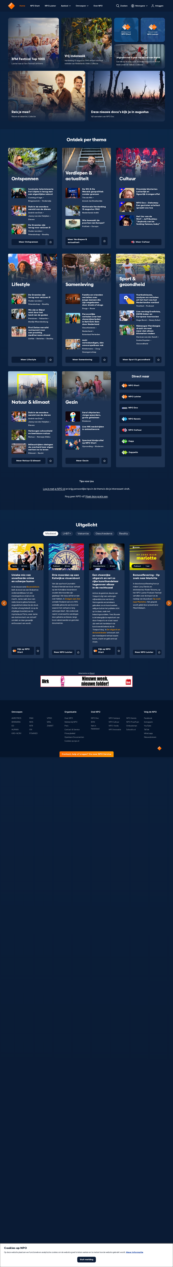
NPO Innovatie (115, 730)
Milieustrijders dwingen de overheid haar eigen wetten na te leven (40, 447)
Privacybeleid (69, 733)
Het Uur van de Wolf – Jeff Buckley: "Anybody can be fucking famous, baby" (148, 220)
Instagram (148, 722)
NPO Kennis (131, 718)
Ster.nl (92, 673)
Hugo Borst (141, 320)
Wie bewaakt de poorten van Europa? (93, 221)
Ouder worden (35, 231)
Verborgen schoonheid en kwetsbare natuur (40, 432)
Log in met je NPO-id (54, 489)
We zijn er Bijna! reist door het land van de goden (38, 312)
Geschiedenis (88, 328)
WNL (49, 722)
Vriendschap (34, 234)
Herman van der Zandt (146, 337)
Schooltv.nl (131, 730)
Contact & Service (72, 730)
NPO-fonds (114, 726)
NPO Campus (114, 718)
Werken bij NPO (70, 722)
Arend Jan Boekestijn (92, 201)
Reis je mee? (21, 112)
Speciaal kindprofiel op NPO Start (93, 441)
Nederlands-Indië (90, 213)
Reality (45, 234)
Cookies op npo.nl (71, 741)
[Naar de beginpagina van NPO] (11, 6)
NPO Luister (50, 6)
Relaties (40, 339)
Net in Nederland (95, 727)
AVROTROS (16, 718)
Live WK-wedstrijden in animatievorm (93, 428)
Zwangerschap (89, 352)
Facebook (148, 718)
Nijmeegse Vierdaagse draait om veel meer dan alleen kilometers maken (148, 330)
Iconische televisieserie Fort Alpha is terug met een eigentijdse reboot (40, 191)
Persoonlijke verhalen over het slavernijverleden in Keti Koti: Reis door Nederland (91, 319)
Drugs (85, 308)
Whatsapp (148, 733)
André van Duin (35, 213)
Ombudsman (131, 726)
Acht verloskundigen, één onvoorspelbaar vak (93, 343)
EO (13, 726)
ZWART (50, 726)
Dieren (31, 219)
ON (30, 730)
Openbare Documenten (74, 737)
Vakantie (43, 318)
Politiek (85, 226)
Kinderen (86, 421)
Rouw (92, 308)
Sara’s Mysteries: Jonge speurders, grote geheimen (91, 415)
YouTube (147, 726)
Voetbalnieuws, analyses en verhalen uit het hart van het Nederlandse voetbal (147, 299)
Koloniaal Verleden (91, 334)
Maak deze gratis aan (96, 496)
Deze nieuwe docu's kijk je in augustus (120, 112)
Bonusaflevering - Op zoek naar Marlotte (146, 577)
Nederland (87, 331)
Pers (66, 726)
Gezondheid (142, 344)
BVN (93, 722)
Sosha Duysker (143, 340)
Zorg (97, 349)
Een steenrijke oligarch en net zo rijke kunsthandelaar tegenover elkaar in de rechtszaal (105, 581)
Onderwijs (46, 201)
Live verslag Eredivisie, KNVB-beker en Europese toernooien (148, 314)
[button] (169, 603)
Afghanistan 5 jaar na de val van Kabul (138, 57)
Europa (95, 226)
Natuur (31, 437)
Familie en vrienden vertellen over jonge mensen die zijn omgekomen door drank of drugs (92, 300)
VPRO (49, 718)
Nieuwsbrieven (150, 737)
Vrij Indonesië (75, 56)
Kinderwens (87, 349)
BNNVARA (16, 722)
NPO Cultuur (114, 722)
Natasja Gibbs (43, 437)
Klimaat (32, 453)
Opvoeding (87, 446)
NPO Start (35, 6)
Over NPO (98, 6)
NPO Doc (95, 718)
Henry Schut (154, 320)
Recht (41, 453)
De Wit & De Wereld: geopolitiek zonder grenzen (92, 191)
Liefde (31, 339)
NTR (31, 726)
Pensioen (32, 318)
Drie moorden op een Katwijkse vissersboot (66, 577)
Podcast (150, 306)
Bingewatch (34, 201)
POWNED (33, 733)
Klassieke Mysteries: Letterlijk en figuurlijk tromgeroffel (148, 191)
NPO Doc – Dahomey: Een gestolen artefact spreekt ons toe (148, 205)
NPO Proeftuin (132, 722)
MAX (31, 718)
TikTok (146, 730)
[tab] (50, 533)
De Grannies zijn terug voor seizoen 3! (39, 226)
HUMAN (15, 730)
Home (22, 6)
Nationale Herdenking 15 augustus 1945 (94, 208)
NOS (31, 722)
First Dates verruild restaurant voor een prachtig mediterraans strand (39, 331)
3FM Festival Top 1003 (28, 59)
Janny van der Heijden (38, 216)
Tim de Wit (87, 198)
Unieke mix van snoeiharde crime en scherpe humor (23, 578)
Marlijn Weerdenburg (38, 322)
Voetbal (140, 306)
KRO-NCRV (16, 733)
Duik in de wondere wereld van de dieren (39, 208)
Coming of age (35, 198)
